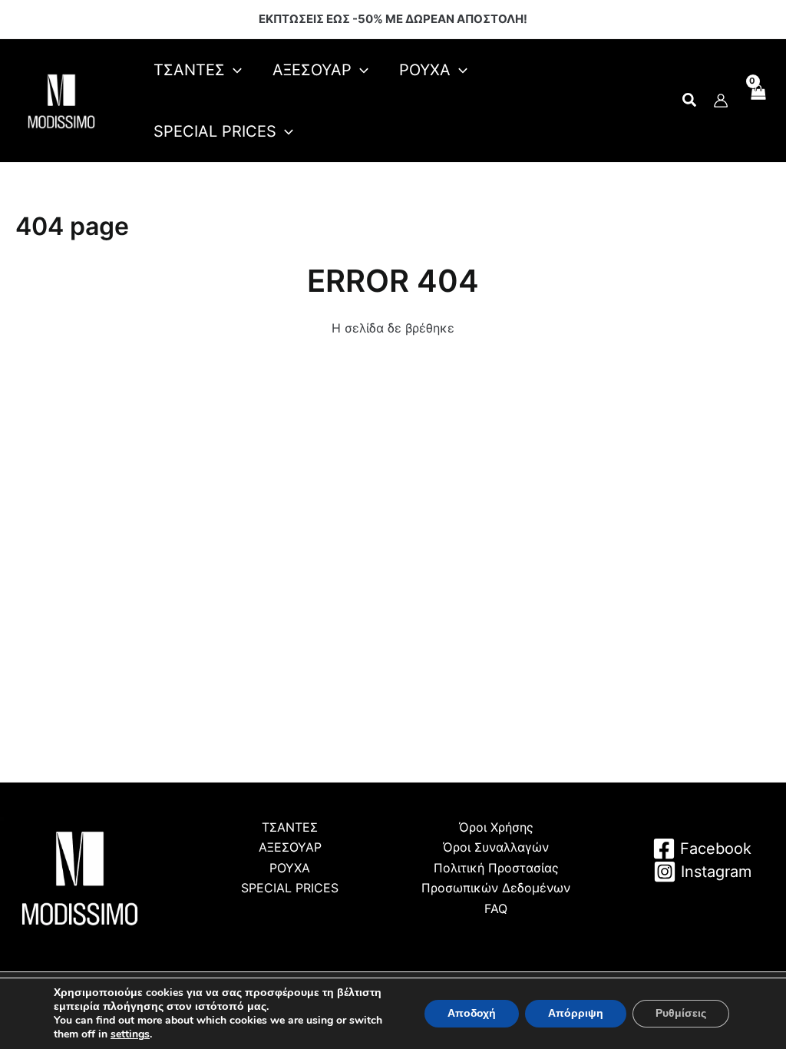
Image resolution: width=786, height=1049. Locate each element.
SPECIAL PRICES (290, 887)
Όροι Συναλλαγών (496, 847)
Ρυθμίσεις (681, 1013)
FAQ (495, 908)
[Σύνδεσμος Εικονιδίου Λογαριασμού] (720, 100)
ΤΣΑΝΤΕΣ (290, 827)
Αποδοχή (471, 1013)
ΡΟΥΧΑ (289, 867)
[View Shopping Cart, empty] (757, 100)
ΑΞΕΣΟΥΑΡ (290, 847)
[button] (690, 102)
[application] (233, 70)
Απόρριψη (575, 1013)
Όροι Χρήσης (496, 827)
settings (130, 1034)
